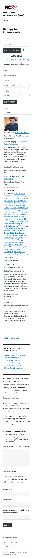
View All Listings (22, 59)
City (7, 91)
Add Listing (16, 56)
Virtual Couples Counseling (19, 254)
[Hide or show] (3, 67)
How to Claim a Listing (12, 365)
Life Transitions (9, 228)
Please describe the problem (16, 447)
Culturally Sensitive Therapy (19, 207)
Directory (10, 59)
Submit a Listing (9, 547)
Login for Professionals (11, 338)
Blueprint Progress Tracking (13, 198)
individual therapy (10, 226)
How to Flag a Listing (12, 360)
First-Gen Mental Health (18, 219)
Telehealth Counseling (11, 247)
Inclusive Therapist (15, 224)
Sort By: (5, 109)
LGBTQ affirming (22, 226)
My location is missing (15, 434)
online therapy (9, 238)
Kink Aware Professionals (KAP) (13, 14)
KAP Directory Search (10, 542)
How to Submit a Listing (13, 368)
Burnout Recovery (20, 200)
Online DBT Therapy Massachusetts (15, 235)
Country (6, 70)
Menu (6, 20)
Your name (8, 489)
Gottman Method (9, 221)
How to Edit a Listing (12, 363)
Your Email (8, 500)
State (7, 81)
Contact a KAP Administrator (14, 355)
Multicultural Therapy (17, 233)
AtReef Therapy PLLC (22, 132)
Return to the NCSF (10, 538)
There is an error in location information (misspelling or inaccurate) (17, 439)
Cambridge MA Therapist (12, 203)
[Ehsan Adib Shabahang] (16, 124)
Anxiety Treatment (19, 196)
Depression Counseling (11, 210)
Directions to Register (12, 358)
